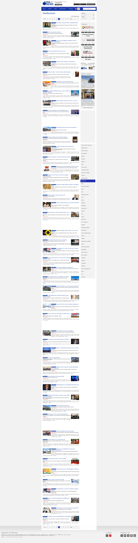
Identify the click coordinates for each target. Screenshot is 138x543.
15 (56, 527)
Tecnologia (83, 263)
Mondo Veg (83, 219)
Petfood (82, 238)
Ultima (71, 527)
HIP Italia (88, 59)
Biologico (83, 161)
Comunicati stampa (85, 169)
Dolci (82, 183)
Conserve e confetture (85, 172)
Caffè (82, 164)
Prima (45, 527)
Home (44, 8)
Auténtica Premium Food (88, 35)
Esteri (82, 189)
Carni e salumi (84, 167)
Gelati (82, 200)
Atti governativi (84, 153)
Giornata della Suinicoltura (88, 47)
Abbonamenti (63, 8)
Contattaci (70, 8)
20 (68, 527)
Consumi (83, 175)
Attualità (82, 156)
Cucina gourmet (84, 178)
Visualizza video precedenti (88, 107)
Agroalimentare (84, 147)
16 (58, 527)
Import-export (83, 208)
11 (47, 527)
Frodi (82, 197)
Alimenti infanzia (84, 150)
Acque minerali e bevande (86, 145)
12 (49, 527)
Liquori (82, 216)
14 (54, 527)
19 (65, 527)
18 (63, 527)
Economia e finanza (85, 186)
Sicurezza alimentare (85, 246)
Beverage (83, 158)
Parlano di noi (84, 230)
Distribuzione (83, 180)
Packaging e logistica (85, 227)
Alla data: (83, 16)
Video (55, 8)
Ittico (82, 213)
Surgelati (83, 260)
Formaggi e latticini (85, 194)
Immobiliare (83, 205)
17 (61, 527)
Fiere (82, 191)
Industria (83, 211)
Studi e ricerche (84, 252)
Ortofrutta (83, 224)
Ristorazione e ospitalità (86, 241)
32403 (54, 535)
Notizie (49, 8)
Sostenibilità (83, 249)
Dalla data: (83, 13)
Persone (83, 235)
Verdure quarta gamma (85, 268)
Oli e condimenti (84, 222)
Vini (82, 274)
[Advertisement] (61, 122)
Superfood (83, 257)
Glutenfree (83, 202)
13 (52, 527)
